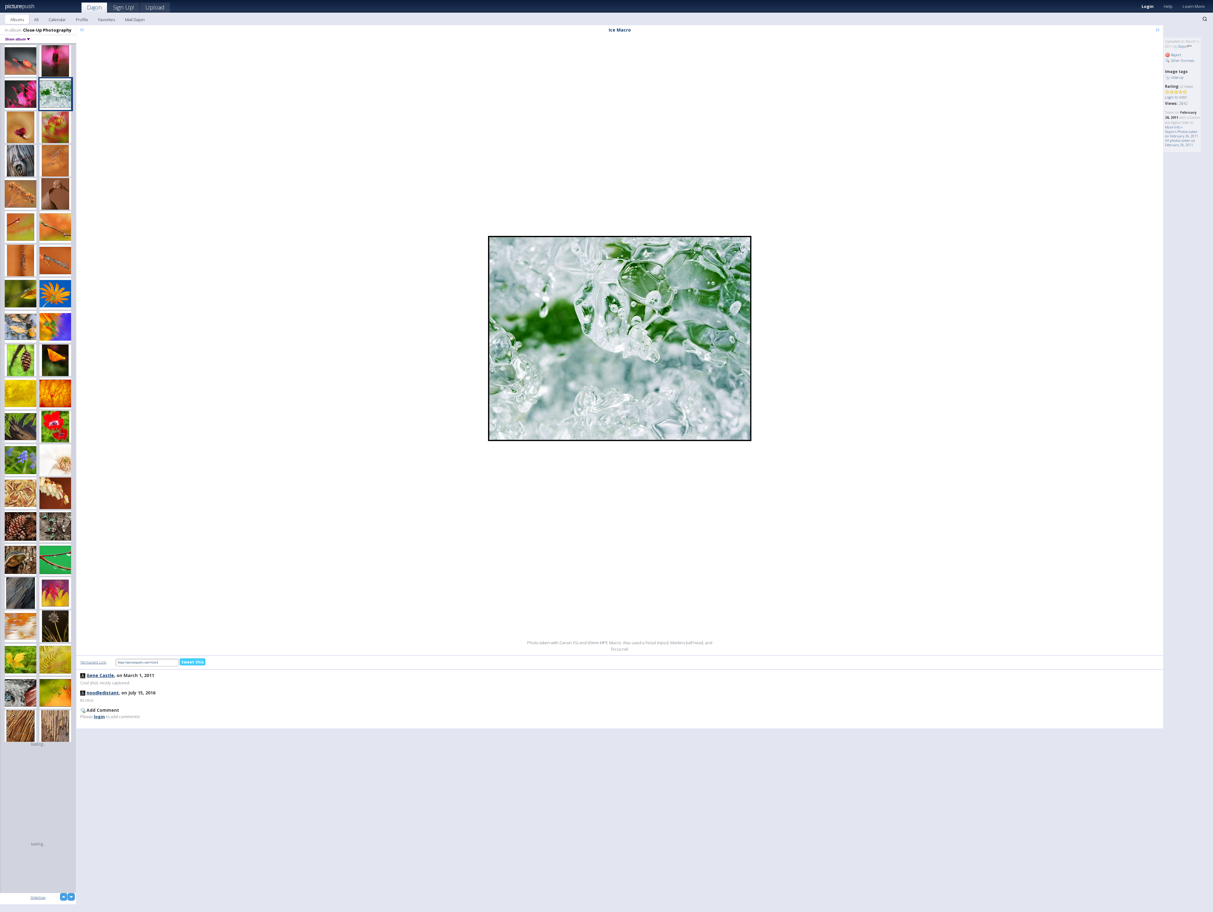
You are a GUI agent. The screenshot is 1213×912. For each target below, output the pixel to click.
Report (1175, 54)
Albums (17, 19)
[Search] (1205, 19)
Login (1148, 6)
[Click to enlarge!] (619, 338)
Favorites (106, 19)
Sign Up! (123, 7)
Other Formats (1182, 60)
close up (1177, 77)
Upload (155, 7)
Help (1168, 6)
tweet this (192, 662)
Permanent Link (93, 662)
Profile (82, 19)
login (99, 716)
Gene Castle (100, 675)
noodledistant (103, 693)
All (36, 19)
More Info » (1174, 127)
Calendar (57, 19)
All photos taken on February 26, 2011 (1180, 142)
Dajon (94, 7)
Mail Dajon (135, 19)
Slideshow (38, 897)
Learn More (1194, 6)
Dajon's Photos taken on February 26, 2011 (1181, 133)
